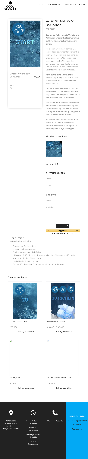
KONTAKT (82, 4)
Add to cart (63, 226)
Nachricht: (50, 207)
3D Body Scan (15, 378)
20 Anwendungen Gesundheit (21, 321)
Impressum (77, 425)
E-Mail (48, 185)
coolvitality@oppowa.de (77, 421)
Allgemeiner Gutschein (56, 321)
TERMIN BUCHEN (53, 4)
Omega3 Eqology (69, 4)
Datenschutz (77, 429)
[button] (63, 231)
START (41, 4)
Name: (49, 179)
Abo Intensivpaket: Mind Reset (59, 378)
